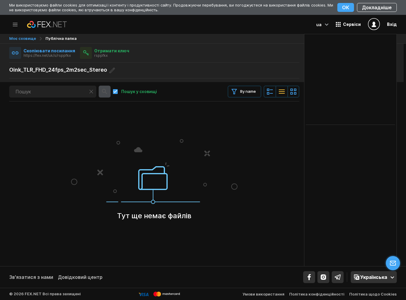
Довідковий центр (80, 277)
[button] (348, 24)
